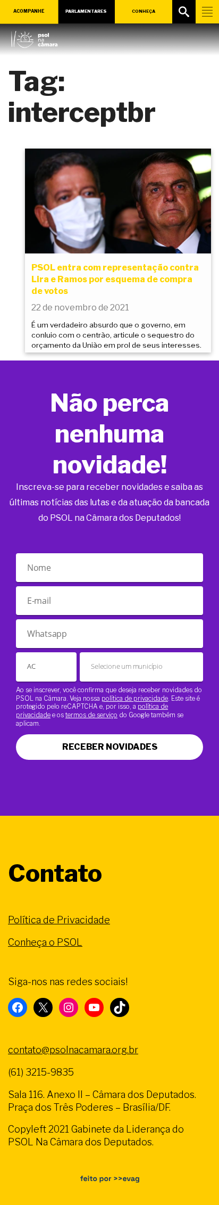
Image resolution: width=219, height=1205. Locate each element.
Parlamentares (86, 11)
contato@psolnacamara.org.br (73, 1049)
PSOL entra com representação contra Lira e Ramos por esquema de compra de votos (115, 280)
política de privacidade (135, 698)
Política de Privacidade (59, 919)
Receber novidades (109, 747)
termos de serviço (91, 715)
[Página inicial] (34, 36)
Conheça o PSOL (45, 942)
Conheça (143, 11)
